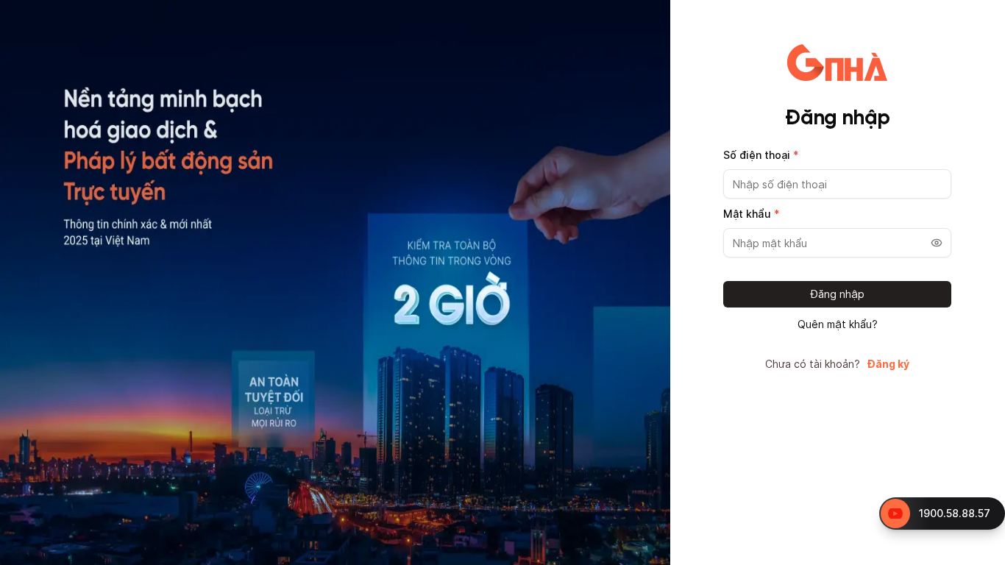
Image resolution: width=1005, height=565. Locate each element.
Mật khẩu (751, 213)
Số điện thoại (761, 155)
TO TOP (979, 554)
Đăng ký (888, 364)
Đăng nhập (837, 294)
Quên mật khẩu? (838, 324)
